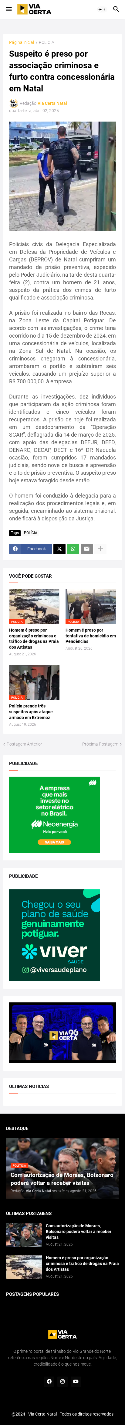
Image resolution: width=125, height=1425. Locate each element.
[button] (8, 9)
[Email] (87, 549)
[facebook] (49, 1382)
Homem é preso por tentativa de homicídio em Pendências (91, 636)
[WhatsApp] (73, 549)
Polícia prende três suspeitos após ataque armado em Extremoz (31, 712)
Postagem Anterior (24, 744)
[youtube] (76, 1382)
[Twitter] (59, 549)
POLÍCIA (46, 42)
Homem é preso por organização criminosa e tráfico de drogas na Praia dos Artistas (34, 639)
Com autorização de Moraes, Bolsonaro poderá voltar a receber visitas (78, 1231)
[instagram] (62, 1382)
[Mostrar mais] (100, 549)
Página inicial (21, 42)
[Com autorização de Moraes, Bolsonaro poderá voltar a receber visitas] (24, 1235)
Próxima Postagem (100, 744)
